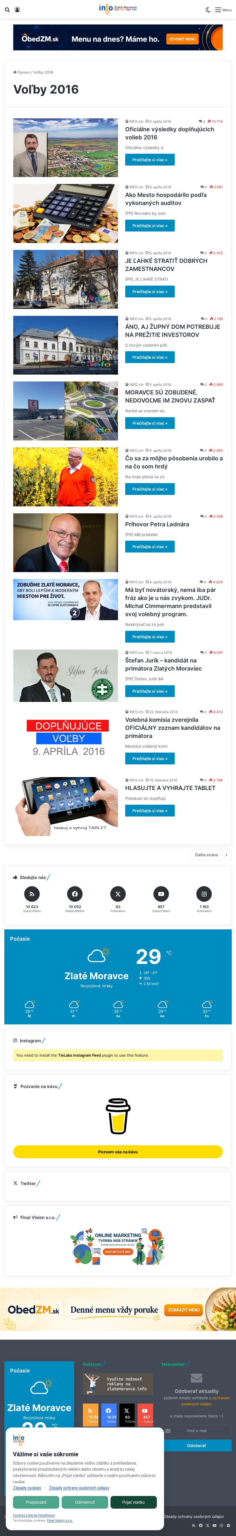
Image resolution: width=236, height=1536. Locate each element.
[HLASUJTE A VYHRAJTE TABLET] (65, 806)
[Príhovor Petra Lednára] (65, 542)
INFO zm (136, 121)
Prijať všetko (133, 1502)
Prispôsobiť (36, 1502)
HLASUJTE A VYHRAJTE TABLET (170, 788)
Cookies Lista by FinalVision (34, 1515)
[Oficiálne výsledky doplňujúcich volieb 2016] (65, 147)
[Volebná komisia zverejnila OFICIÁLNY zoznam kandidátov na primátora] (65, 739)
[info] (118, 9)
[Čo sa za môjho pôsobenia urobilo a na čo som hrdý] (65, 476)
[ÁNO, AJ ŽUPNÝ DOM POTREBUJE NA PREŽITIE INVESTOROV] (65, 345)
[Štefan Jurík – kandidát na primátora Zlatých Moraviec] (65, 676)
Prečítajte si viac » (150, 159)
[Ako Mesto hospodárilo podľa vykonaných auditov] (65, 213)
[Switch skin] (208, 11)
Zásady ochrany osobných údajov (194, 1516)
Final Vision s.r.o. (60, 1520)
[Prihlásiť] (17, 11)
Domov (23, 72)
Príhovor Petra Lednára (157, 524)
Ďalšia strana (206, 855)
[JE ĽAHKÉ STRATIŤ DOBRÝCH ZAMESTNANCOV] (65, 279)
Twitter (28, 1183)
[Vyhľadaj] (7, 11)
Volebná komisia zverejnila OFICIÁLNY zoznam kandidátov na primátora (172, 727)
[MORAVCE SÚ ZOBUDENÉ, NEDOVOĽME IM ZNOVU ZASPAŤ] (65, 411)
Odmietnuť (85, 1502)
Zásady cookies (27, 1488)
